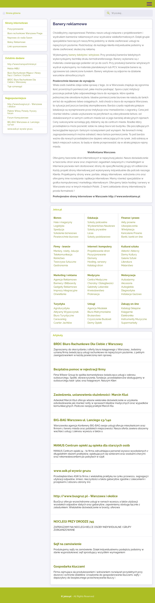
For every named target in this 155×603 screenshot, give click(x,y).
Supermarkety (129, 322)
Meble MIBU (13, 68)
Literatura (126, 261)
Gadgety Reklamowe (65, 286)
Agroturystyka (62, 308)
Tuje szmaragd (14, 86)
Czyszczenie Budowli (99, 319)
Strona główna (13, 13)
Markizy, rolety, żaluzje (66, 251)
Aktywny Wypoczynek (66, 311)
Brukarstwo (94, 315)
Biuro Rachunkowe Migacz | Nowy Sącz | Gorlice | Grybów (24, 74)
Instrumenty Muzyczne (134, 319)
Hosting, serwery (96, 261)
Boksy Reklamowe (16, 42)
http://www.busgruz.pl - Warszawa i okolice (24, 105)
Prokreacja (93, 294)
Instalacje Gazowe (131, 294)
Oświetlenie (60, 294)
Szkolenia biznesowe (65, 233)
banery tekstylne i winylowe (84, 54)
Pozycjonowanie (15, 29)
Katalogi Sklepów (131, 308)
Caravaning (60, 319)
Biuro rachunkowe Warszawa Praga (24, 33)
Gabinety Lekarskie (97, 286)
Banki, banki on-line (132, 236)
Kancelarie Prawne (131, 233)
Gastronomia (61, 265)
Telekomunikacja (63, 254)
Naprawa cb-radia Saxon (19, 38)
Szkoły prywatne (96, 229)
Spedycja (59, 229)
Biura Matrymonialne (99, 311)
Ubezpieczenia (129, 225)
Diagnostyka (128, 290)
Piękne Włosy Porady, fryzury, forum (22, 112)
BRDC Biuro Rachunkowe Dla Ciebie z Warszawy (21, 80)
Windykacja (127, 229)
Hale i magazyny (63, 222)
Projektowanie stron (98, 251)
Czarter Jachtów (63, 322)
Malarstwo (127, 265)
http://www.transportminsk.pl (21, 64)
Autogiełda (127, 286)
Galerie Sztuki (128, 258)
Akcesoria (126, 283)
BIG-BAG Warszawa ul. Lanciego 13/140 (23, 123)
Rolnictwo (59, 258)
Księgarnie (127, 311)
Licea (90, 233)
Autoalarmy (128, 279)
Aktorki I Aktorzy (130, 251)
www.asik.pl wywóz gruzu (20, 129)
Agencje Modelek (97, 308)
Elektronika (127, 315)
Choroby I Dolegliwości (100, 283)
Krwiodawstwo (95, 290)
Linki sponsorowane (17, 46)
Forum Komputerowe (17, 118)
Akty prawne (128, 222)
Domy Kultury (129, 254)
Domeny (92, 258)
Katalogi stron (95, 265)
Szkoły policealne (97, 222)
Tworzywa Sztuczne (65, 261)
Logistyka (59, 225)
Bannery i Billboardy (65, 283)
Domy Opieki (94, 322)
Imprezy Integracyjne (65, 290)
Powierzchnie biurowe (66, 236)
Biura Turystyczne (64, 315)
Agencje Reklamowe (65, 279)
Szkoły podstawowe (98, 236)
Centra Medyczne (97, 279)
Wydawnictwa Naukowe (101, 225)
